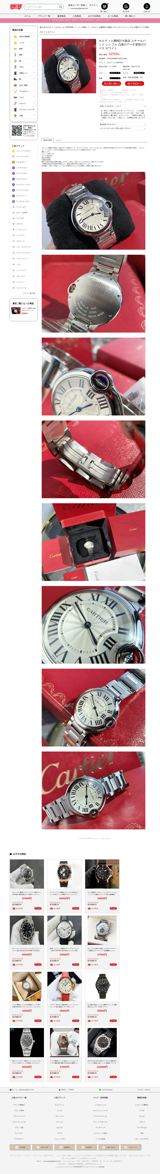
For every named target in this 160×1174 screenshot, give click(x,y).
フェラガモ (20, 218)
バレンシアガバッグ (100, 1122)
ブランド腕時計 (19, 1105)
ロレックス (21, 276)
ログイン (93, 5)
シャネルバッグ (100, 1105)
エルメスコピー (22, 179)
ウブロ (142, 1110)
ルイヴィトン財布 (100, 1133)
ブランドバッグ (19, 1116)
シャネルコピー (22, 168)
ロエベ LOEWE (22, 213)
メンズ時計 (82, 27)
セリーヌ (59, 1122)
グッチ (59, 1110)
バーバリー (21, 235)
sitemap (101, 1167)
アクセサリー (24, 91)
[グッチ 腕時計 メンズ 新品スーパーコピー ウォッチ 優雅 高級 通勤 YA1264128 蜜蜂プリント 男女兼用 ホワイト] (64, 1042)
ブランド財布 (19, 1110)
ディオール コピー (23, 201)
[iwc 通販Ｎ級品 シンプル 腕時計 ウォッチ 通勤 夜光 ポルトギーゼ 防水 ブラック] (102, 986)
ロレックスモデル (142, 1139)
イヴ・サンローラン (24, 247)
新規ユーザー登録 (76, 5)
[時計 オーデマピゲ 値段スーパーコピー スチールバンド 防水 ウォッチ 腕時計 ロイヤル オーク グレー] (27, 1042)
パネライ (142, 1122)
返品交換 (89, 1147)
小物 (21, 116)
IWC (142, 1133)
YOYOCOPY (78, 1167)
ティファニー (21, 270)
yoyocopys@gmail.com (79, 8)
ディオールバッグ (100, 1116)
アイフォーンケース (26, 110)
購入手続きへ (135, 83)
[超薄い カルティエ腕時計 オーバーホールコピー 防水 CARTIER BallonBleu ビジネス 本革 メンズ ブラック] (64, 930)
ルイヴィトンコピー (23, 184)
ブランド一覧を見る (29, 293)
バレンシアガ (60, 1139)
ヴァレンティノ (22, 259)
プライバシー (133, 1147)
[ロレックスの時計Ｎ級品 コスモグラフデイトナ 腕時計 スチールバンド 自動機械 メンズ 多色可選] (102, 930)
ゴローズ (19, 224)
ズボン (21, 67)
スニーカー (19, 1133)
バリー (19, 264)
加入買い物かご (112, 83)
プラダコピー (21, 162)
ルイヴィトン (60, 1105)
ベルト (21, 97)
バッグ (21, 43)
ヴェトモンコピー (22, 190)
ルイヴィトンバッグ (100, 1110)
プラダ (59, 1133)
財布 (21, 49)
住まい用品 (23, 85)
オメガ (142, 1116)
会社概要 (22, 1147)
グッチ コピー (21, 207)
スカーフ (22, 103)
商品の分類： (104, 66)
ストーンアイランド (24, 253)
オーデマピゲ (142, 1127)
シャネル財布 (100, 1139)
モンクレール (21, 288)
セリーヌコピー (22, 173)
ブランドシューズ (19, 1122)
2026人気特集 (24, 36)
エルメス (59, 1127)
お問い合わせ (111, 1147)
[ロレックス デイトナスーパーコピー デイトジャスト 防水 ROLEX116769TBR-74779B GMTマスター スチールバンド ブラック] (27, 930)
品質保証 (67, 1147)
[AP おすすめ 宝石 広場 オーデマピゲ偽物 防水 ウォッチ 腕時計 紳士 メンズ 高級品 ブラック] (102, 1042)
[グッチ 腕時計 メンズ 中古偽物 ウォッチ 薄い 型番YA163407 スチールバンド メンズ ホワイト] (27, 986)
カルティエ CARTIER (64, 27)
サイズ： (126, 73)
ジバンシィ (21, 282)
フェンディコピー (22, 156)
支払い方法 (44, 1147)
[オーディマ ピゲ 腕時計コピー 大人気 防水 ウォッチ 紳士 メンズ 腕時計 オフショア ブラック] (64, 874)
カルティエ (21, 241)
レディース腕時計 (142, 1105)
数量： (101, 78)
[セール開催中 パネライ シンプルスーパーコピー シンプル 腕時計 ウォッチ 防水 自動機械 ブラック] (102, 874)
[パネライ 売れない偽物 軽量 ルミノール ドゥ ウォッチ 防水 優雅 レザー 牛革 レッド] (64, 986)
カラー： (102, 73)
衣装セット (23, 73)
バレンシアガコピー (23, 151)
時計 (21, 55)
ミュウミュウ (21, 229)
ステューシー (21, 196)
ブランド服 (19, 1127)
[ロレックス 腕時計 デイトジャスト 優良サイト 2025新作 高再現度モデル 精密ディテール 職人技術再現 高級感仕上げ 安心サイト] (27, 874)
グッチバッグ (100, 1127)
